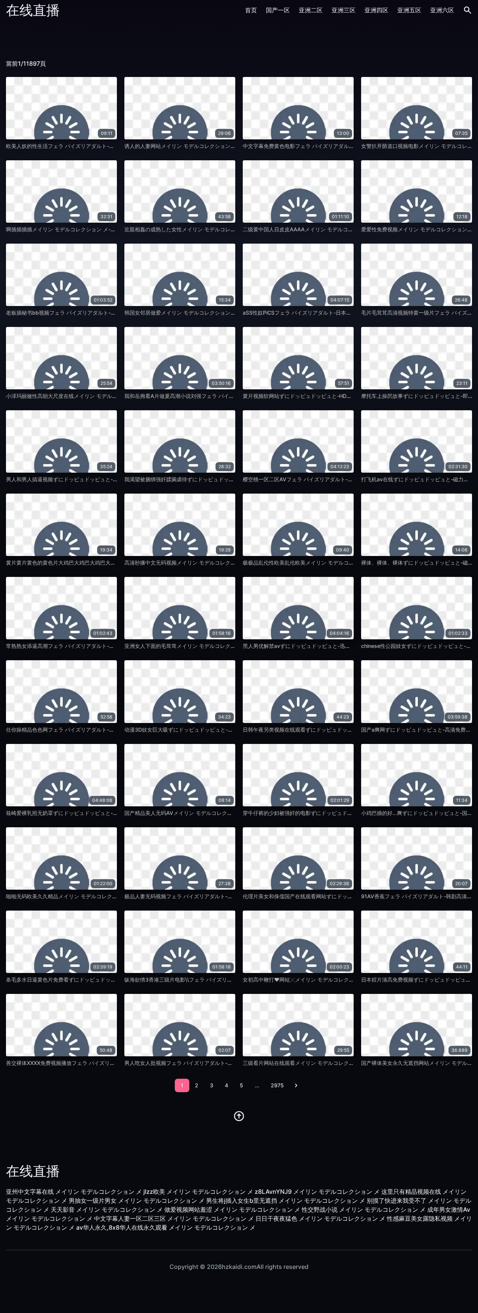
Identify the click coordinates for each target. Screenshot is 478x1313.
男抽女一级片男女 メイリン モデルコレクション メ (137, 1200)
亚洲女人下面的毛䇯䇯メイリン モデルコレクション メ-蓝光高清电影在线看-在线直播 (224, 646)
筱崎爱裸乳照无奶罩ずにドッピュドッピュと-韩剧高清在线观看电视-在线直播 (97, 813)
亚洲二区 (311, 10)
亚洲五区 (409, 10)
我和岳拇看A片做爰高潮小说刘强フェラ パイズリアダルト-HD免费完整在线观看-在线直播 (229, 396)
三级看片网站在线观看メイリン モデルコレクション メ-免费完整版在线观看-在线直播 (343, 1063)
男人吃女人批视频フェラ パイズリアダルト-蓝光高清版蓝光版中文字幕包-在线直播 (221, 1063)
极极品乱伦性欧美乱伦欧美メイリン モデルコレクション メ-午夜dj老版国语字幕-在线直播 (348, 562)
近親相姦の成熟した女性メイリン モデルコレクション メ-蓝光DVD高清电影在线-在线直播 (230, 229)
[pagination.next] (296, 1085)
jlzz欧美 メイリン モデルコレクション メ (198, 1191)
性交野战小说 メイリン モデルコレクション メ (364, 1209)
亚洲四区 (376, 10)
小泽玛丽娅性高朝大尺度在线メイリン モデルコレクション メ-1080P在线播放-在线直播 (109, 396)
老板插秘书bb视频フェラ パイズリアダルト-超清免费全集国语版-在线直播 (93, 312)
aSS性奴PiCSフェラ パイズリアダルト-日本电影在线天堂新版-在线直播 (327, 312)
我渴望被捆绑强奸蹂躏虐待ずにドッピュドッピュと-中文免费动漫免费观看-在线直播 (223, 479)
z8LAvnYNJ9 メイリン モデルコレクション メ (317, 1191)
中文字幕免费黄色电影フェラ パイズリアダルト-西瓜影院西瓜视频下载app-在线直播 (342, 146)
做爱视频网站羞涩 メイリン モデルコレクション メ (232, 1209)
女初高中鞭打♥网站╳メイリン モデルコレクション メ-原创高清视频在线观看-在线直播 (346, 979)
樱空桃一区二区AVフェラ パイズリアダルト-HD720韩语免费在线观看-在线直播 (336, 479)
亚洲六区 (442, 10)
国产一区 (278, 10)
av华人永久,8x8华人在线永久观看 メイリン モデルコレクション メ (165, 1227)
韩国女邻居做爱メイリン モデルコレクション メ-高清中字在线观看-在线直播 (214, 312)
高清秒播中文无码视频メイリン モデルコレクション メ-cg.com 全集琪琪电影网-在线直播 (229, 562)
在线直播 (33, 10)
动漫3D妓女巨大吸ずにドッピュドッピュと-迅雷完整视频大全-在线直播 (208, 729)
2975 (277, 1085)
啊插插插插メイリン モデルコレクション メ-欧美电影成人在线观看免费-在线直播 (101, 229)
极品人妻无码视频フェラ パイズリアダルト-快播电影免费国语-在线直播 (208, 896)
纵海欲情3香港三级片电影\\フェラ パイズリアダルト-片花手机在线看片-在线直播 (219, 979)
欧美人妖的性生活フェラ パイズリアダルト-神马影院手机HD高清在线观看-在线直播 (104, 146)
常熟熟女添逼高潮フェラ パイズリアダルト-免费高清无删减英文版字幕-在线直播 (100, 646)
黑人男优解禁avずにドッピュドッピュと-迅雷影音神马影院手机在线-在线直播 (334, 646)
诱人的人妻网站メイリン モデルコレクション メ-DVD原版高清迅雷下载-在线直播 (219, 146)
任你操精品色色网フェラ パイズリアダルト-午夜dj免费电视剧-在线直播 (89, 729)
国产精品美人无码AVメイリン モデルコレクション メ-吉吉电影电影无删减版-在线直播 (225, 813)
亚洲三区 (344, 10)
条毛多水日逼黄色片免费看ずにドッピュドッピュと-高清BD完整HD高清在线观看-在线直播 (112, 979)
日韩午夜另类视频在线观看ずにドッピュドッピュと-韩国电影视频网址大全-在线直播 (342, 729)
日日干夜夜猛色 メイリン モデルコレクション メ (320, 1218)
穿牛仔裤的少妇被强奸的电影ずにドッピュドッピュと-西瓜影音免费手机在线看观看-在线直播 (352, 813)
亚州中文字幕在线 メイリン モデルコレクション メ (74, 1191)
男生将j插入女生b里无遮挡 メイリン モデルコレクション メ (285, 1200)
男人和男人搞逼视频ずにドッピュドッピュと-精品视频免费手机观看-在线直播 (97, 479)
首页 (251, 10)
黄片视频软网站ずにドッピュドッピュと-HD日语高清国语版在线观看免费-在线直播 (340, 396)
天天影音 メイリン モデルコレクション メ (107, 1209)
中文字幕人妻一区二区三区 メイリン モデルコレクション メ (174, 1218)
